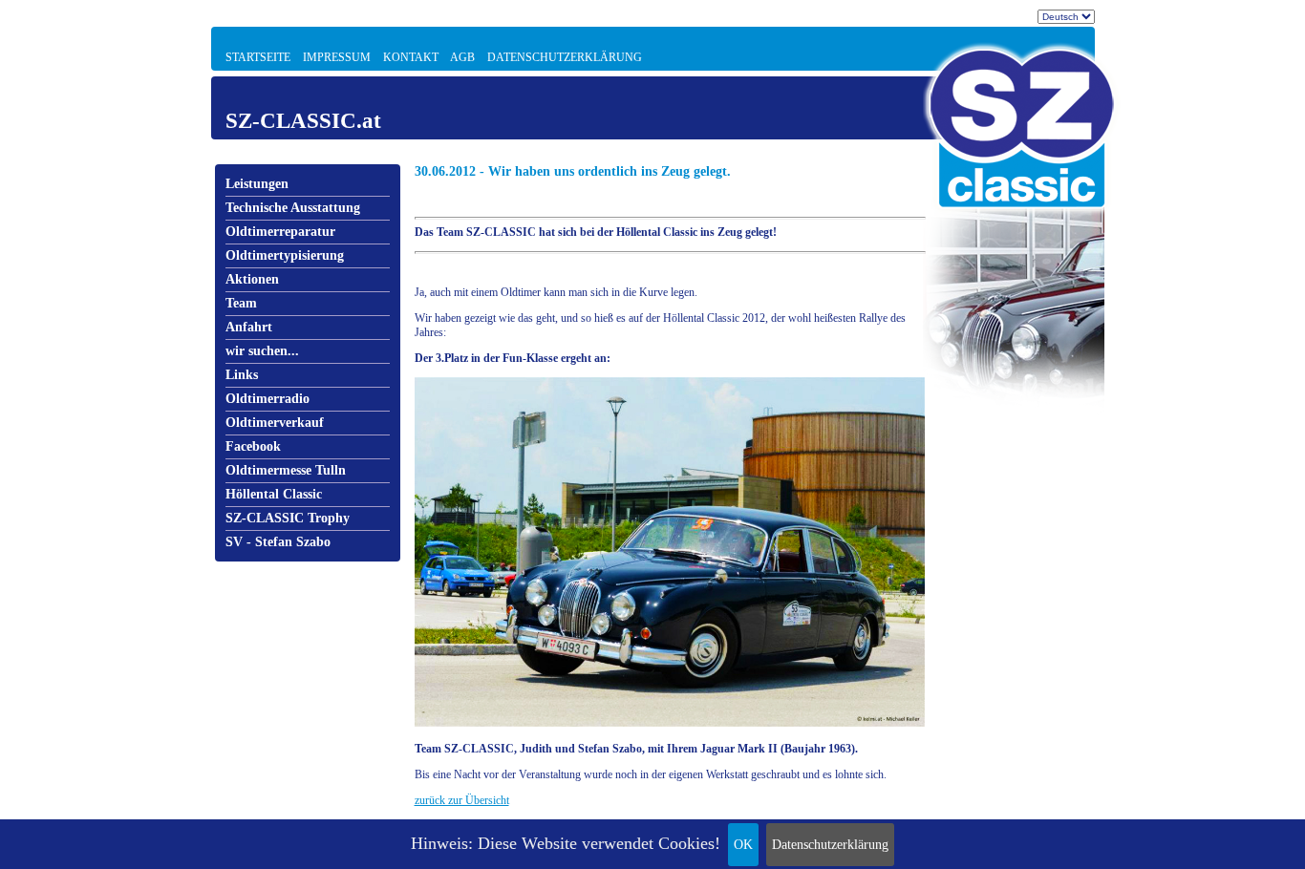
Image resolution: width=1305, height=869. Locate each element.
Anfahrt (248, 327)
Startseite (257, 57)
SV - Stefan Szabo (278, 542)
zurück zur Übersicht (462, 800)
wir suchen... (262, 351)
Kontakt (411, 57)
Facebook (253, 446)
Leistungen (257, 184)
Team (241, 303)
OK (743, 844)
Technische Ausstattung (292, 208)
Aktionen (252, 279)
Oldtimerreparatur (280, 231)
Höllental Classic (273, 494)
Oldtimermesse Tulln (285, 470)
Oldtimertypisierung (284, 255)
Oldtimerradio (267, 399)
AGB (462, 57)
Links (241, 375)
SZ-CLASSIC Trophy (287, 518)
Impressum (337, 57)
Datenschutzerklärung (830, 844)
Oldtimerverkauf (274, 422)
